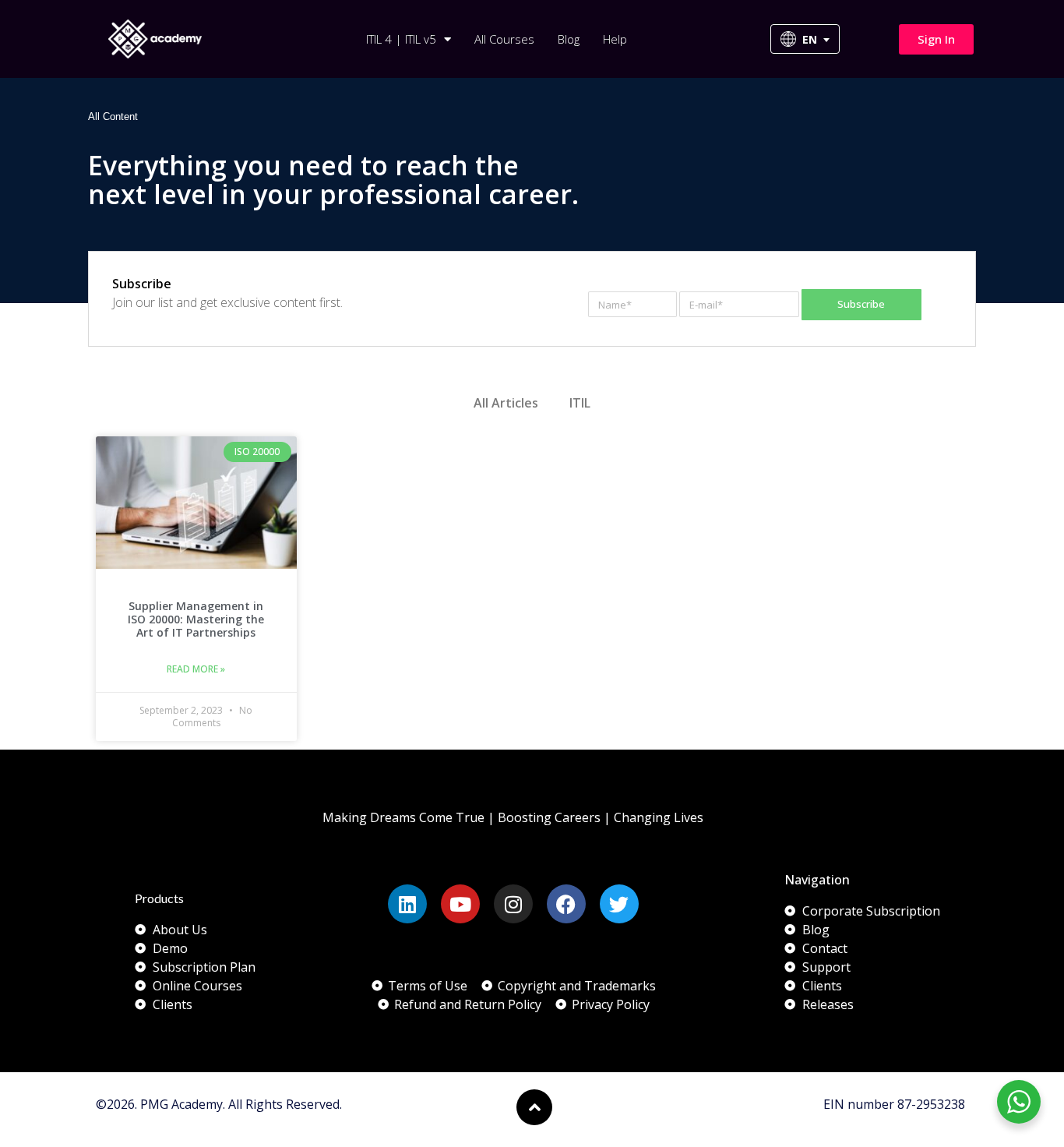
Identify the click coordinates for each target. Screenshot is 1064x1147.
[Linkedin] (407, 903)
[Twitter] (619, 903)
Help (615, 39)
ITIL (579, 402)
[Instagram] (513, 903)
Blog (569, 39)
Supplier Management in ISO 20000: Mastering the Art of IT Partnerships (196, 619)
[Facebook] (566, 903)
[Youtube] (460, 903)
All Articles (506, 402)
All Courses (504, 39)
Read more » (196, 669)
